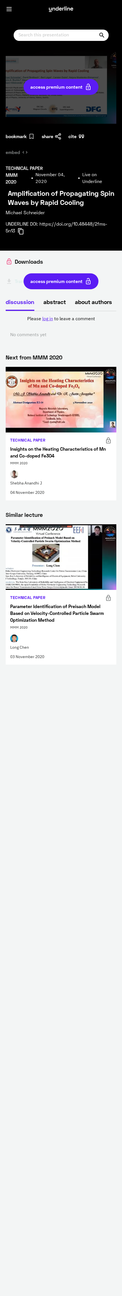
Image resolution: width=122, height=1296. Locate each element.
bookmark (16, 136)
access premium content (56, 87)
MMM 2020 (47, 357)
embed (13, 152)
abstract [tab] (54, 301)
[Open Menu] (9, 9)
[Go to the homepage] (61, 9)
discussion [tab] (20, 301)
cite (72, 136)
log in (47, 319)
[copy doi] (24, 231)
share (47, 136)
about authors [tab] (93, 301)
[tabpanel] (61, 327)
